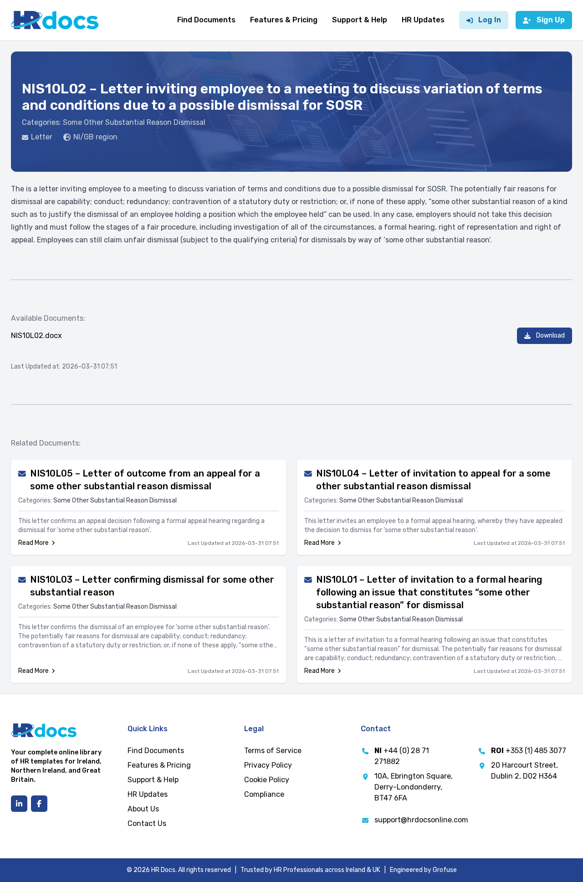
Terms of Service (273, 750)
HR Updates (423, 19)
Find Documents (206, 19)
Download (550, 335)
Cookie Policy (266, 779)
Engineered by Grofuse (423, 870)
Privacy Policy (268, 765)
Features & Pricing (283, 19)
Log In (489, 19)
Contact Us (147, 823)
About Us (143, 809)
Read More (33, 543)
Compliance (264, 794)
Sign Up (551, 19)
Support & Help (359, 19)
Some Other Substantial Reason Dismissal (134, 122)
